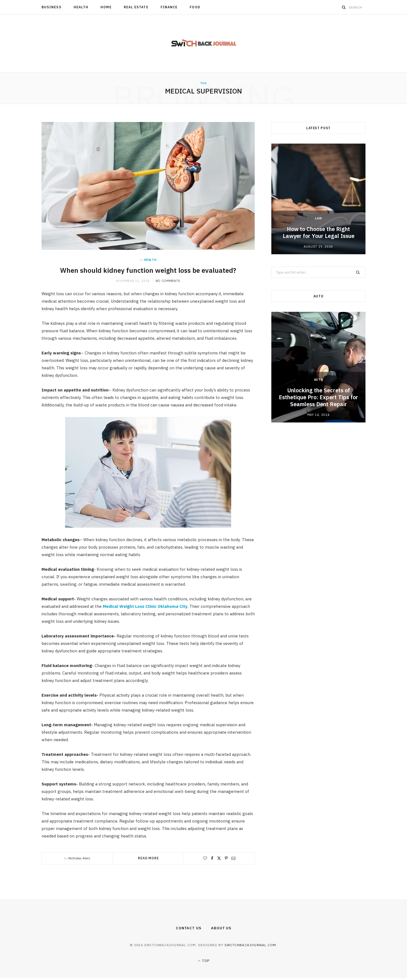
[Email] (233, 858)
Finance (169, 7)
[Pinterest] (226, 858)
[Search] (344, 7)
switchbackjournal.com (250, 945)
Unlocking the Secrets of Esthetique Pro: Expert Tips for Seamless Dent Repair (318, 397)
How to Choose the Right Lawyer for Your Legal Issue (318, 232)
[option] (318, 199)
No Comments (168, 281)
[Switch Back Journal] (203, 43)
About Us (221, 928)
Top (205, 960)
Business (51, 7)
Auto (318, 380)
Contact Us (188, 928)
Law (318, 218)
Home (106, 7)
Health (81, 7)
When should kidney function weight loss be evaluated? (148, 270)
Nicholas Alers (79, 858)
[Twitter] (219, 858)
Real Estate (136, 7)
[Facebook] (212, 858)
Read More (148, 858)
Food (195, 7)
